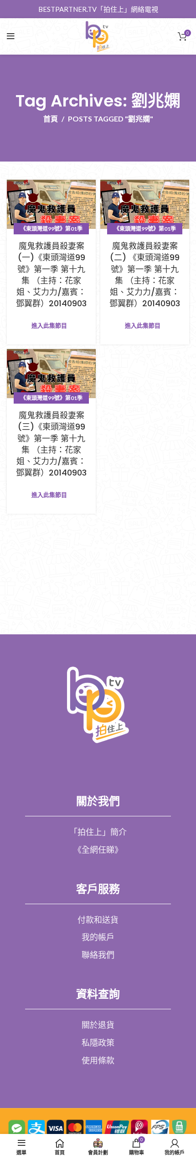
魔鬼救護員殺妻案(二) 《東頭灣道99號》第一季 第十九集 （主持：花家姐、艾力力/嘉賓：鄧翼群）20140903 (144, 274)
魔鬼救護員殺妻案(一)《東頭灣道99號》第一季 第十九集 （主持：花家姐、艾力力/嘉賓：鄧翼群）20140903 (51, 274)
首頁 (50, 118)
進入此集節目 (49, 326)
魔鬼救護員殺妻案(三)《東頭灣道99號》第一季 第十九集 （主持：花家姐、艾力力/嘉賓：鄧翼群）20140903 (51, 444)
